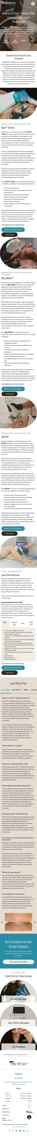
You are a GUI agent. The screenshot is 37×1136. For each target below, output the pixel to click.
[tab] (5, 690)
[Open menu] (33, 3)
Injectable (14, 999)
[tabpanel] (18, 801)
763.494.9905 (18, 1078)
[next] (35, 922)
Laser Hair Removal (32, 43)
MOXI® (24, 40)
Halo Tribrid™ (5, 41)
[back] (2, 922)
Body (10, 1022)
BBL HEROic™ (15, 41)
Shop (14, 1046)
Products (20, 1046)
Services (22, 999)
